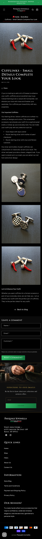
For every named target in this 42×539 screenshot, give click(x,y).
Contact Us (8, 467)
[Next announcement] (38, 2)
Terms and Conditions (12, 486)
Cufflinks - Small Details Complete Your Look (21, 19)
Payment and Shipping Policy (14, 491)
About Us (7, 463)
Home (17, 17)
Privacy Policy (9, 495)
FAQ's (6, 458)
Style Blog (24, 17)
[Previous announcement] (4, 2)
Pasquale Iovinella (23, 535)
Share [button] (6, 88)
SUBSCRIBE (21, 405)
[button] (4, 9)
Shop (6, 453)
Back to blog (22, 309)
